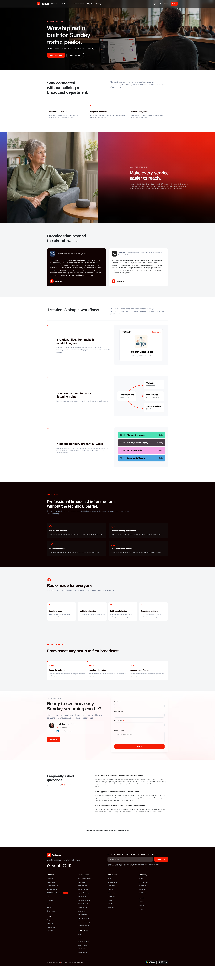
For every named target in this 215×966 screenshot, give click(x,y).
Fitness (110, 889)
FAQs (48, 904)
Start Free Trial (75, 55)
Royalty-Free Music (84, 893)
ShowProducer (82, 952)
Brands (110, 878)
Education (111, 886)
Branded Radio (82, 914)
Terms (141, 902)
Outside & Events (83, 904)
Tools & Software (83, 945)
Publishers (111, 896)
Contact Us (142, 889)
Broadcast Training (84, 900)
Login (154, 4)
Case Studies (143, 886)
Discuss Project (56, 55)
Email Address (118, 711)
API (48, 896)
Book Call (53, 739)
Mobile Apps (51, 882)
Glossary (50, 923)
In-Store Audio (82, 886)
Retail (110, 900)
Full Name (117, 702)
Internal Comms (83, 889)
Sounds (80, 938)
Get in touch (66, 785)
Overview (50, 878)
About (141, 878)
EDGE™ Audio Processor (55, 893)
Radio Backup (82, 882)
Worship (111, 907)
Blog (48, 920)
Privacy (141, 909)
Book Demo (164, 4)
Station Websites (52, 886)
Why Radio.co (143, 882)
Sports (110, 904)
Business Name (119, 720)
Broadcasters (112, 882)
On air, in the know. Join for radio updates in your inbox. (133, 854)
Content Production (84, 925)
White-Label (81, 911)
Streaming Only (82, 907)
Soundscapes (82, 896)
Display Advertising (84, 922)
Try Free (174, 3)
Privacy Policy (129, 865)
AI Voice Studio (52, 889)
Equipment (81, 949)
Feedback (50, 900)
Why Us (89, 4)
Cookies (141, 905)
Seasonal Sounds (83, 941)
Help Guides (51, 927)
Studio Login (51, 911)
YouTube (50, 931)
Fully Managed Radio (84, 878)
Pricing (98, 4)
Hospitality (111, 893)
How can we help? (119, 730)
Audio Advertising (83, 918)
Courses (80, 934)
